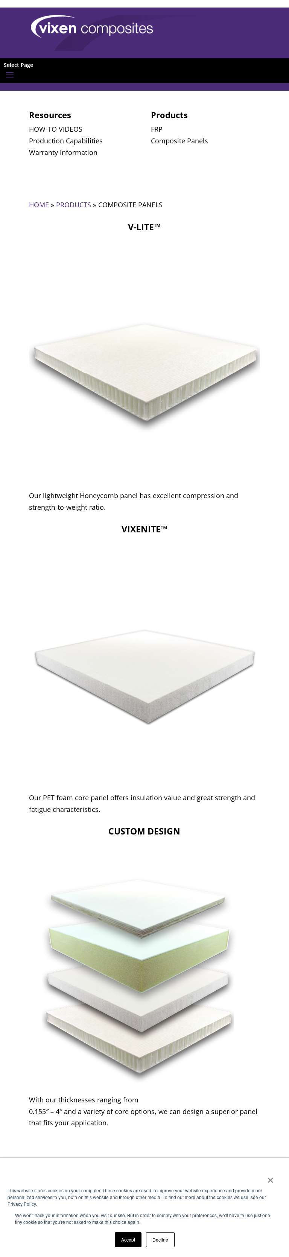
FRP (157, 129)
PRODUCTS (73, 204)
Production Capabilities (66, 140)
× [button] (270, 1177)
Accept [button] (128, 1239)
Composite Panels (179, 140)
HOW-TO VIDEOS (55, 129)
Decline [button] (160, 1239)
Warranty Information (63, 152)
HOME (39, 204)
